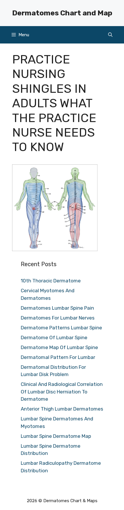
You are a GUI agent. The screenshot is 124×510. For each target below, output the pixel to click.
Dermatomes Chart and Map (62, 13)
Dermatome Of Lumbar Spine (54, 337)
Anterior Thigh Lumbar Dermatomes (62, 409)
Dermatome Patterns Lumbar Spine (61, 328)
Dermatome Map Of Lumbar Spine (59, 347)
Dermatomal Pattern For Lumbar (58, 357)
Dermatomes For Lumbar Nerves (58, 318)
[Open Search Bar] (110, 34)
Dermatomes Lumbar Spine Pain (57, 308)
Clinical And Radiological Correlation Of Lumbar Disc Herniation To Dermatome (62, 391)
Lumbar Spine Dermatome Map (56, 436)
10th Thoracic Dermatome (51, 281)
